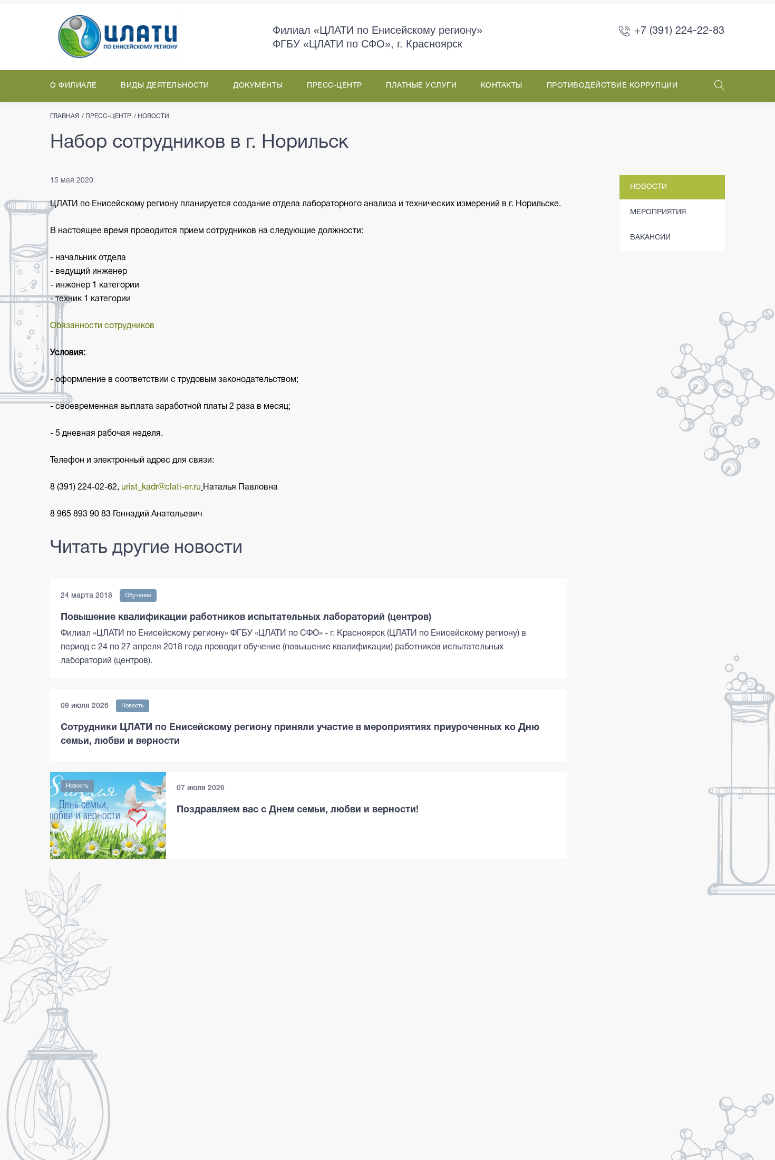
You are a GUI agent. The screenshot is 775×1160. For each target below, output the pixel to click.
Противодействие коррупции (612, 85)
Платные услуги (421, 85)
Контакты (501, 85)
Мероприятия (658, 212)
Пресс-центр (334, 85)
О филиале (73, 85)
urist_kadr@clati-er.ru (161, 487)
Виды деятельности (165, 85)
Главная (64, 116)
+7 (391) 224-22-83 (679, 31)
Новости (153, 116)
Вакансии (650, 237)
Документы (258, 85)
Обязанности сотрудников (102, 326)
